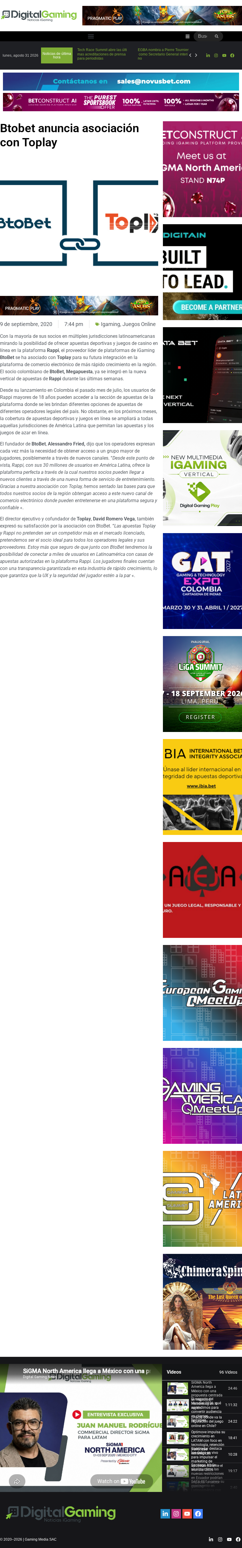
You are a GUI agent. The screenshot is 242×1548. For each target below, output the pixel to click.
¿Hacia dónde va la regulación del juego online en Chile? (207, 1421)
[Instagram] (216, 55)
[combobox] (202, 36)
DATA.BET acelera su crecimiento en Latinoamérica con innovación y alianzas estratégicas (208, 1490)
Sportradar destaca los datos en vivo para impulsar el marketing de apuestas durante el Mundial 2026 (207, 1459)
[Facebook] (232, 55)
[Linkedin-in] (208, 55)
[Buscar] (216, 36)
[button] (91, 36)
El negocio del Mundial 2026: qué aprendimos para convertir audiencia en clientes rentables (206, 1409)
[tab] (202, 1388)
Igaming (110, 324)
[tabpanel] (81, 1428)
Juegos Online (139, 324)
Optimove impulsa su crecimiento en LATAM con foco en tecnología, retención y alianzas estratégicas (208, 1442)
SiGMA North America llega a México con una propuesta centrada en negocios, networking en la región (207, 1395)
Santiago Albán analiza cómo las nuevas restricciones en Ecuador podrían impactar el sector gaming (207, 1475)
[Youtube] (224, 55)
